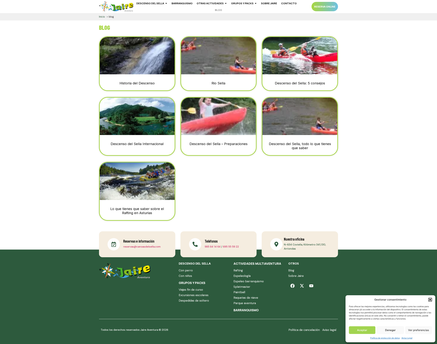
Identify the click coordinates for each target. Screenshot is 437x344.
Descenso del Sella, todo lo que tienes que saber (300, 146)
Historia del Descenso (137, 83)
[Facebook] (292, 286)
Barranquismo (246, 310)
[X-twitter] (302, 286)
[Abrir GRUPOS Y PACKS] (255, 3)
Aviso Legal (406, 338)
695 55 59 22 (231, 246)
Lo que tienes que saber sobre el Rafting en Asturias (137, 211)
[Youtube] (311, 286)
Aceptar (362, 330)
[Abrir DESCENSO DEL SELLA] (166, 3)
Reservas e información (138, 241)
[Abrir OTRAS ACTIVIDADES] (225, 3)
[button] (430, 299)
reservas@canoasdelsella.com (141, 246)
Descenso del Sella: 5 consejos (300, 83)
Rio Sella (218, 83)
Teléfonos (211, 241)
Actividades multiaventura (257, 263)
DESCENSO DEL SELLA (195, 263)
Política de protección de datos (385, 338)
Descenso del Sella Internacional (137, 144)
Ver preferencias (418, 330)
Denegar (390, 330)
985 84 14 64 (213, 246)
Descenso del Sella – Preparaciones (218, 144)
